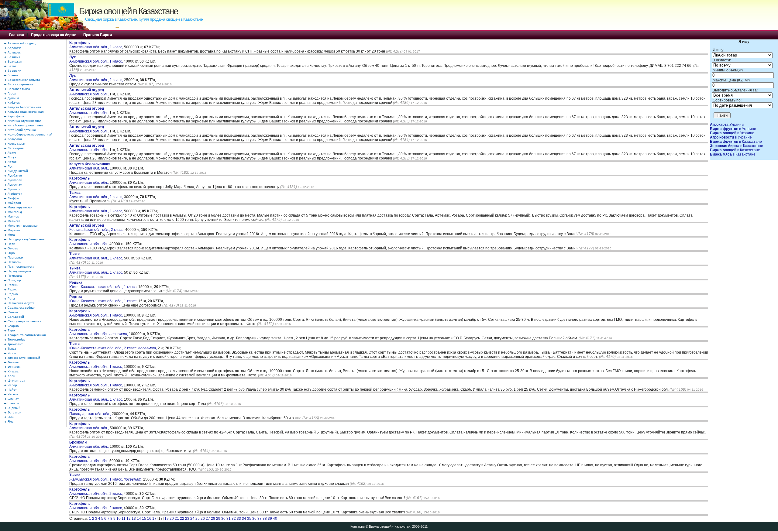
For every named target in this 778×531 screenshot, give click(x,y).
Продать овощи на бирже (53, 35)
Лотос (12, 161)
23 (187, 518)
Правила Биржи (97, 35)
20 (172, 518)
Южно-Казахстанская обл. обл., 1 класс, (103, 284)
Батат (12, 66)
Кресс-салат (17, 143)
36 (254, 518)
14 (139, 518)
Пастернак (15, 257)
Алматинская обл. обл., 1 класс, (96, 45)
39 (270, 518)
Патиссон (15, 262)
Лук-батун (15, 175)
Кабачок (13, 102)
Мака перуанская (20, 207)
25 (197, 518)
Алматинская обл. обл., (89, 166)
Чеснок (13, 394)
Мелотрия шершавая (23, 225)
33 (239, 518)
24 (192, 518)
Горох (12, 93)
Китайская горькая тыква (25, 125)
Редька (13, 294)
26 (203, 518)
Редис (12, 289)
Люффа (13, 198)
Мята (11, 234)
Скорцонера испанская (24, 321)
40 (275, 518)
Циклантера (16, 380)
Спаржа (13, 325)
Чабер (12, 385)
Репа (11, 298)
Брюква (13, 75)
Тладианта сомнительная (27, 335)
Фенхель (14, 366)
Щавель (13, 403)
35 (249, 518)
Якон (11, 417)
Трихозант (15, 344)
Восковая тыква (19, 89)
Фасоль (13, 362)
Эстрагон (14, 412)
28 (213, 518)
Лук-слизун (15, 184)
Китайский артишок (22, 130)
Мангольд (15, 212)
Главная (16, 35)
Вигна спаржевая (20, 84)
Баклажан (15, 61)
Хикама (13, 371)
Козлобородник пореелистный (30, 134)
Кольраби (15, 139)
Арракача (15, 48)
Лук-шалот (15, 189)
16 (149, 518)
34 (244, 518)
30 (223, 518)
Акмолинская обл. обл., (89, 92)
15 (144, 518)
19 (166, 518)
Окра (11, 253)
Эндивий (14, 407)
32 (234, 518)
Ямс (10, 421)
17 (154, 518)
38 (265, 518)
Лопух (12, 157)
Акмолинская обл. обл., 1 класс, (96, 59)
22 (182, 518)
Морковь (14, 230)
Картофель (16, 116)
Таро (11, 330)
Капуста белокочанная (24, 107)
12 (128, 518)
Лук (10, 166)
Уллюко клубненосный (24, 357)
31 (228, 518)
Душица (13, 98)
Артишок (14, 52)
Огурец (13, 248)
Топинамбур (16, 339)
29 (218, 518)
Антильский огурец (22, 43)
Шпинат (13, 398)
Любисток (15, 193)
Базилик (14, 57)
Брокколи (14, 70)
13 (134, 518)
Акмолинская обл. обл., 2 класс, (96, 491)
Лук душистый (18, 171)
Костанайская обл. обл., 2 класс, (97, 227)
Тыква (12, 348)
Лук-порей (15, 180)
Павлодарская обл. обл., (90, 411)
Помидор (14, 280)
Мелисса (14, 221)
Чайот (12, 389)
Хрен (11, 376)
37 (259, 518)
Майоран (14, 202)
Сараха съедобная (21, 307)
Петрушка (15, 275)
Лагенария (15, 148)
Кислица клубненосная (24, 120)
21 (177, 518)
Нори (11, 243)
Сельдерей (16, 316)
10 (118, 518)
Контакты (357, 526)
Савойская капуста (21, 303)
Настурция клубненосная (26, 239)
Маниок (13, 216)
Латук (12, 152)
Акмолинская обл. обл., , (98, 331)
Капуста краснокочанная (25, 111)
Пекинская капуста (21, 266)
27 (208, 518)
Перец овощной (19, 271)
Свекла (13, 312)
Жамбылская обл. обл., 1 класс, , (105, 477)
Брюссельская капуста (24, 79)
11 (124, 518)
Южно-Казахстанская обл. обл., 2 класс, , (113, 346)
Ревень (13, 284)
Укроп (12, 353)
